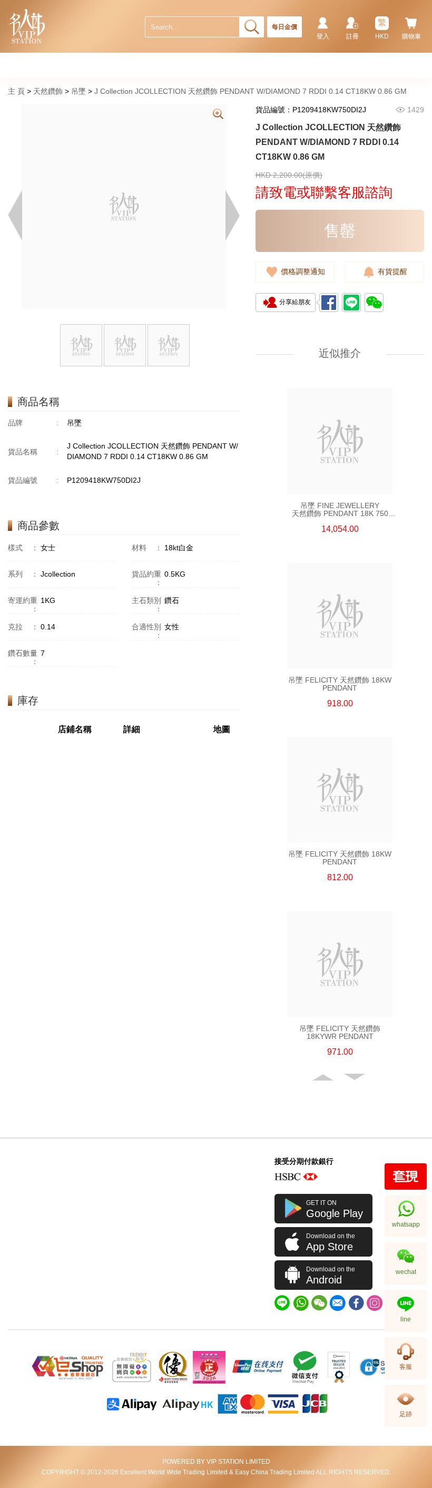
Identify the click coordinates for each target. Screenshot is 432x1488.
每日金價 (284, 27)
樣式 (23, 547)
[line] (282, 1303)
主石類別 (147, 604)
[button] (324, 1077)
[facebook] (356, 1303)
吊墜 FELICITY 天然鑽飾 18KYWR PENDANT (339, 1032)
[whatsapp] (301, 1303)
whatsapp (406, 1224)
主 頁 (16, 91)
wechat (406, 1272)
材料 (147, 547)
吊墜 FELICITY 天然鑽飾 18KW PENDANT (339, 684)
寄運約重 (23, 604)
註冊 (352, 36)
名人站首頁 (27, 26)
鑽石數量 (23, 657)
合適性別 (147, 631)
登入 (323, 36)
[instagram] (374, 1303)
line (405, 1319)
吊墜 (78, 91)
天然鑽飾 (48, 91)
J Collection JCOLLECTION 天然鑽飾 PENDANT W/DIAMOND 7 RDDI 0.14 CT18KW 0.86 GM (250, 91)
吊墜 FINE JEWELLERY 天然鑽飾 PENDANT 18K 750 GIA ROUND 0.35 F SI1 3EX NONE (340, 510)
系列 (23, 574)
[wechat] (319, 1303)
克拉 (23, 627)
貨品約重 (147, 578)
